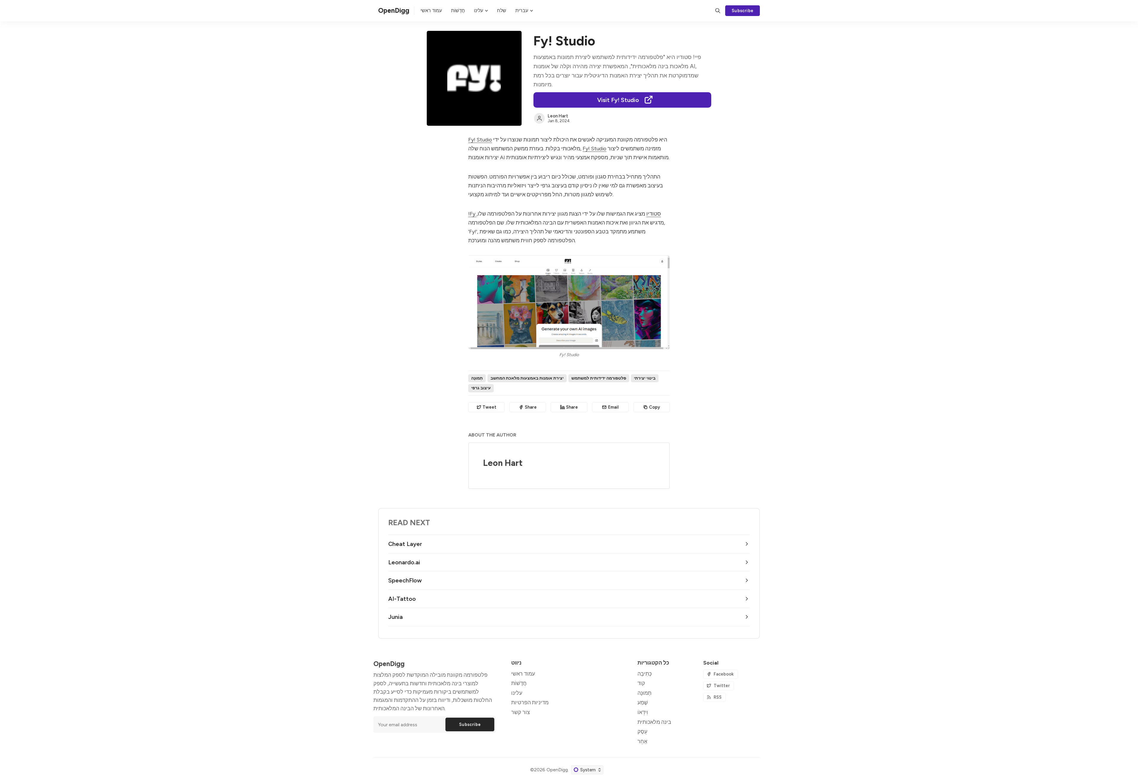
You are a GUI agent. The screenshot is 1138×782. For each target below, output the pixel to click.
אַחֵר (642, 741)
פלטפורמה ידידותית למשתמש (598, 378)
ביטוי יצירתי (645, 378)
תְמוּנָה (477, 378)
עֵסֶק (642, 731)
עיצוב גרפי (481, 388)
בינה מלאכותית (654, 722)
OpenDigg (557, 770)
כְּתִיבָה (644, 673)
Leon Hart (558, 116)
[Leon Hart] (539, 118)
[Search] (717, 10)
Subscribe (743, 10)
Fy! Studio (480, 139)
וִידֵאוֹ (642, 712)
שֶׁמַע (642, 702)
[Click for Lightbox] (569, 302)
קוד (641, 683)
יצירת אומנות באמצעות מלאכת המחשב (527, 378)
